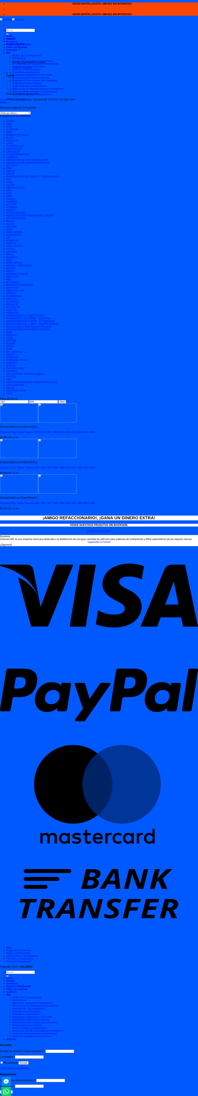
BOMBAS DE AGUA (17, 135)
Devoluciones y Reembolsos (22, 956)
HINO (9, 196)
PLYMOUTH (13, 307)
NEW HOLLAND (15, 290)
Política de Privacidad (18, 953)
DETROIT (11, 165)
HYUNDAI (12, 207)
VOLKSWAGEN (15, 385)
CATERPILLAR (14, 146)
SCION (10, 346)
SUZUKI (10, 365)
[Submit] (7, 34)
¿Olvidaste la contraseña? (14, 1068)
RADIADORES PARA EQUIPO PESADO (29, 326)
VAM (8, 379)
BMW (9, 132)
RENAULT (12, 335)
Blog (8, 947)
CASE (9, 143)
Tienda (10, 39)
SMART (10, 354)
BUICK (10, 137)
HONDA (10, 199)
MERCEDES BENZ (17, 274)
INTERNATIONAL (16, 218)
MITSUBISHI (13, 282)
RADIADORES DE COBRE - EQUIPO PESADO (32, 324)
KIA (8, 237)
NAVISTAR (12, 288)
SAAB (9, 338)
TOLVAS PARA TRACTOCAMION (25, 374)
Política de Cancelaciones (26, 55)
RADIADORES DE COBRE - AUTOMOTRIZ (30, 321)
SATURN (11, 340)
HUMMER (11, 201)
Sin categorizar (14, 351)
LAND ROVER (14, 246)
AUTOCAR (12, 129)
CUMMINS (12, 157)
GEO (9, 190)
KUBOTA (11, 243)
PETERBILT (13, 301)
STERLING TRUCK (17, 360)
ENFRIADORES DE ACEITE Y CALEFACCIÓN (32, 176)
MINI (8, 279)
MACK (9, 254)
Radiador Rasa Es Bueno (26, 69)
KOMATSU (12, 240)
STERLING (12, 357)
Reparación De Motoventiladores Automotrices (37, 89)
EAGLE (10, 174)
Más (8, 52)
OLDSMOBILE (14, 296)
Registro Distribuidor (18, 44)
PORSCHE (12, 313)
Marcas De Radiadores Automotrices (32, 61)
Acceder (23, 1063)
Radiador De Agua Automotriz (28, 66)
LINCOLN (11, 251)
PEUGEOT (12, 304)
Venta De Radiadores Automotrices (31, 94)
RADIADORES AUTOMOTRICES (24, 315)
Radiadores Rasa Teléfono (27, 83)
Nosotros (11, 41)
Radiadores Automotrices (26, 72)
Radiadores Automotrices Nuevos (30, 77)
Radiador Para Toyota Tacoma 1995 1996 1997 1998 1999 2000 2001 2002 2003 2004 (47, 432)
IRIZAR (10, 221)
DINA (9, 168)
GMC (9, 193)
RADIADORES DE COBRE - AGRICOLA (28, 318)
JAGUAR (11, 226)
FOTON (10, 185)
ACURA (10, 121)
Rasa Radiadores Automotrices (29, 86)
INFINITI (10, 210)
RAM (9, 332)
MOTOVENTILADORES (19, 285)
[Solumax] (12, 19)
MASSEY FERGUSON (19, 265)
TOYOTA (11, 376)
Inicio (3, 99)
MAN (9, 260)
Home (9, 36)
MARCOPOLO (14, 262)
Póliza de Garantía (16, 989)
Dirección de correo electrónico (18, 1080)
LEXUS (10, 249)
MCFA (9, 271)
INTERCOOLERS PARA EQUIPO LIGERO (29, 215)
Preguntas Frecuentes (18, 950)
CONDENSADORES (18, 154)
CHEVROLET (14, 149)
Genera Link (19, 58)
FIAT (8, 179)
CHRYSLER (13, 151)
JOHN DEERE (14, 232)
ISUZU (10, 224)
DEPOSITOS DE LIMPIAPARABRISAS (28, 162)
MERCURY (12, 276)
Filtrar (62, 402)
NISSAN (11, 293)
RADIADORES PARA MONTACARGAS (28, 329)
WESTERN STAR (16, 390)
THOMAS (11, 371)
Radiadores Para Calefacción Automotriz (34, 80)
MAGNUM (11, 257)
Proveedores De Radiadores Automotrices (35, 64)
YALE (9, 393)
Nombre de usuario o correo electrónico (22, 1051)
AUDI (9, 126)
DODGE (10, 171)
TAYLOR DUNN (15, 368)
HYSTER (11, 204)
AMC (9, 124)
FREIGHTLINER (15, 187)
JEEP (9, 229)
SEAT (9, 349)
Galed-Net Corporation (18, 961)
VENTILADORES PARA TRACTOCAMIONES (31, 382)
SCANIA (11, 343)
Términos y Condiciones (19, 958)
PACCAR (11, 299)
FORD (9, 182)
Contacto (11, 50)
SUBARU (11, 363)
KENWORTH (13, 235)
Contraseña (7, 1057)
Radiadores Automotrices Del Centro (32, 75)
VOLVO (10, 388)
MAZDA (10, 268)
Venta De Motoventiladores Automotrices (34, 91)
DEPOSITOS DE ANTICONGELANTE (27, 160)
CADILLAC (12, 140)
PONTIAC (11, 310)
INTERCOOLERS (16, 212)
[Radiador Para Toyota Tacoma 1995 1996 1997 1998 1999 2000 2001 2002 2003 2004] (38, 421)
